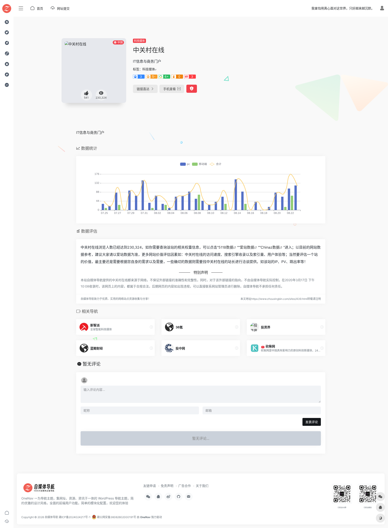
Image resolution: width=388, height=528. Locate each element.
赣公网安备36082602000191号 (116, 517)
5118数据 (225, 247)
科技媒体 (139, 40)
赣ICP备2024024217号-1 (74, 517)
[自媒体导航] (41, 489)
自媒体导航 (51, 517)
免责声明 (167, 486)
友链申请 (149, 486)
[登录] (382, 8)
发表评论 (311, 422)
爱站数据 (247, 247)
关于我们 (202, 486)
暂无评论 (92, 364)
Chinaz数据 (270, 247)
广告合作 (184, 486)
